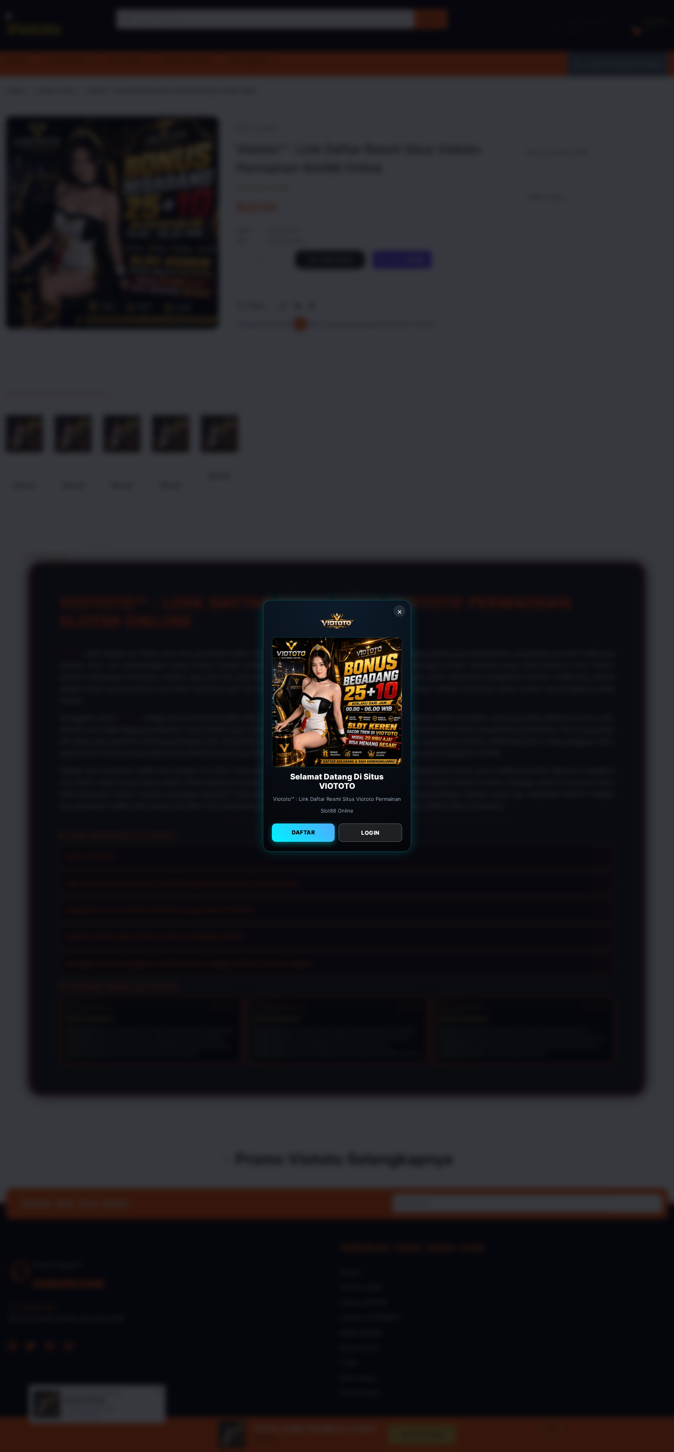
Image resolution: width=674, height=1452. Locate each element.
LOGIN (370, 832)
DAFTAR (303, 832)
